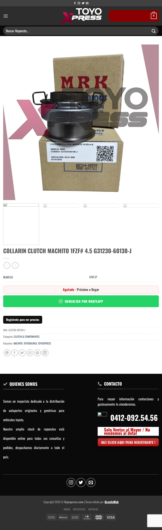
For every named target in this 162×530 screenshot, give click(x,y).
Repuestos (79, 509)
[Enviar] (154, 31)
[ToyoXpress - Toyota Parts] (81, 16)
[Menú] (5, 16)
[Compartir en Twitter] (22, 352)
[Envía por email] (29, 352)
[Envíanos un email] (87, 3)
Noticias (93, 509)
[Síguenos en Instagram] (79, 3)
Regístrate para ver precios (22, 319)
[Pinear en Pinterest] (37, 352)
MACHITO (18, 343)
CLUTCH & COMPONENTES (26, 337)
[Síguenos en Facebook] (75, 3)
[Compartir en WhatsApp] (7, 352)
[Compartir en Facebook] (14, 352)
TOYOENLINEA (30, 343)
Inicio (67, 509)
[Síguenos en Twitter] (83, 3)
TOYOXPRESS (44, 343)
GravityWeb (112, 502)
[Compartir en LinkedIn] (45, 352)
